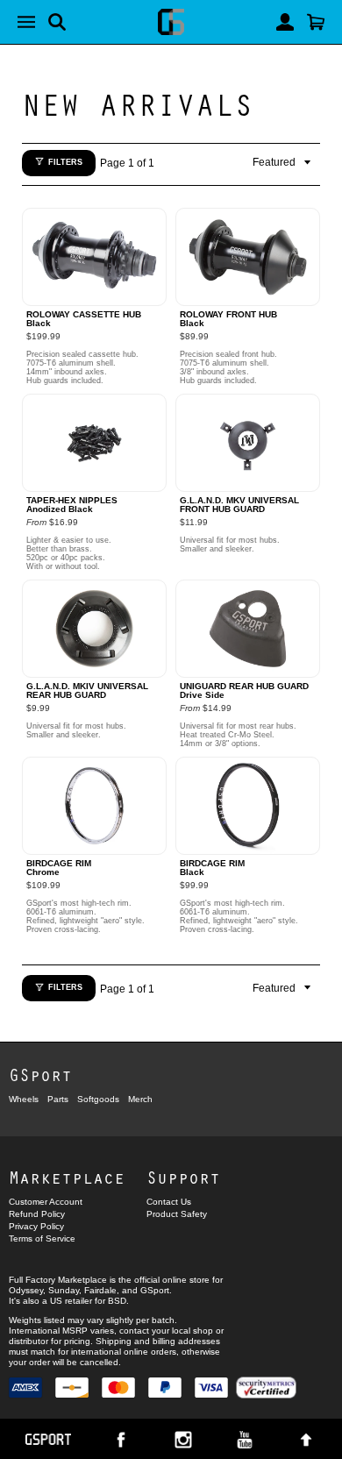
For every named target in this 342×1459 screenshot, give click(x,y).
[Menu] (26, 22)
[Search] (57, 22)
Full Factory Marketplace (58, 1280)
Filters (65, 162)
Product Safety (176, 1214)
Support (183, 1177)
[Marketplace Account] (285, 22)
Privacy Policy (36, 1226)
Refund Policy (37, 1214)
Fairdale (100, 1290)
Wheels (24, 1099)
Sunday (63, 1290)
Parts (57, 1099)
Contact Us (168, 1201)
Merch (140, 1099)
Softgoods (98, 1099)
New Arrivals (137, 103)
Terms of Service (42, 1238)
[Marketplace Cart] (315, 22)
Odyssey (26, 1290)
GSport (40, 1074)
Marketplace (67, 1177)
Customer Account (45, 1201)
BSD (117, 1301)
